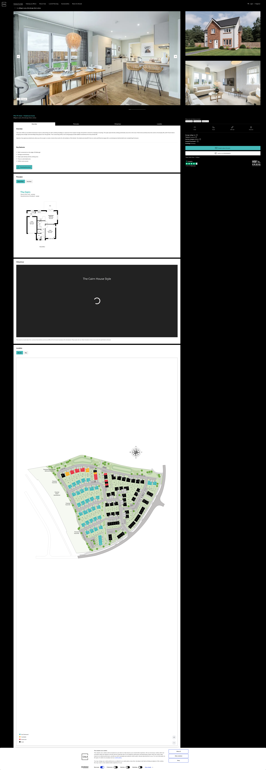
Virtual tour (118, 124)
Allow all (178, 751)
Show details (148, 767)
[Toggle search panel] (4, 381)
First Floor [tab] (29, 181)
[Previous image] (18, 56)
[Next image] (175, 56)
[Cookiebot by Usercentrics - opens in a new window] (85, 767)
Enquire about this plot (224, 148)
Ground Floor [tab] (21, 181)
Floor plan (76, 124)
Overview (34, 124)
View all (24, 99)
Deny (178, 760)
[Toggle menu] (4, 390)
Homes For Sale (18, 4)
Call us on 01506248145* (224, 153)
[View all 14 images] (97, 58)
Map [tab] (26, 352)
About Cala (42, 4)
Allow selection (178, 756)
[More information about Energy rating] (197, 135)
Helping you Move (31, 4)
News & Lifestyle (77, 4)
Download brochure (25, 167)
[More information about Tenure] (196, 137)
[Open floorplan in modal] (42, 220)
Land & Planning (53, 4)
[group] (97, 58)
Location (159, 124)
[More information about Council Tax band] (198, 141)
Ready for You (205, 121)
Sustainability (65, 4)
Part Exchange (189, 121)
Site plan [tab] (20, 352)
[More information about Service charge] (200, 139)
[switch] (116, 767)
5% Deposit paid (197, 121)
